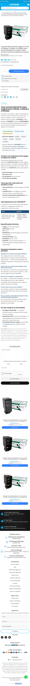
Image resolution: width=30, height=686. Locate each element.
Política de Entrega (15, 586)
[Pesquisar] (27, 8)
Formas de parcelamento (7, 65)
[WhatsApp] (6, 637)
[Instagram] (2, 637)
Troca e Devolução (15, 580)
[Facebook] (9, 637)
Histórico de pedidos (15, 601)
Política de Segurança (15, 572)
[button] (2, 5)
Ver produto (15, 427)
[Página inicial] (15, 4)
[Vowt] (15, 683)
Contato (15, 583)
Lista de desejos (15, 603)
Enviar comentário (15, 383)
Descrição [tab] (4, 103)
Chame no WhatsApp (18, 146)
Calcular (25, 89)
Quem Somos (15, 575)
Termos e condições (15, 591)
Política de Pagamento (15, 570)
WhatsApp (7, 324)
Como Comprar (15, 564)
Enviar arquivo (15, 378)
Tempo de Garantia (15, 578)
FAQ (15, 567)
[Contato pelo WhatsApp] (26, 677)
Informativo (15, 606)
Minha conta (15, 598)
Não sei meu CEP (4, 92)
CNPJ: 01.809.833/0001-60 (15, 680)
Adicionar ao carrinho (19, 71)
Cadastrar (15, 631)
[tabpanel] (15, 223)
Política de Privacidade (15, 588)
